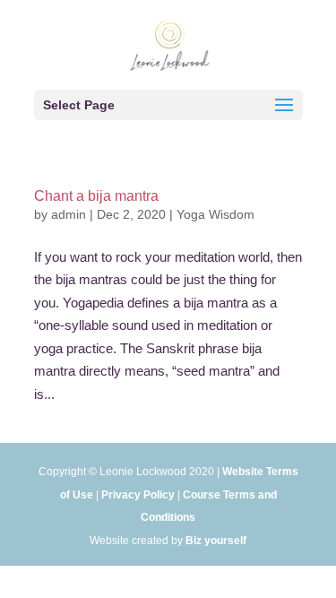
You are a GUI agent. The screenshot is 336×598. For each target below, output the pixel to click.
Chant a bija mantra (96, 196)
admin (68, 214)
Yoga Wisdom (215, 214)
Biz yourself (215, 540)
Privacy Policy (138, 495)
